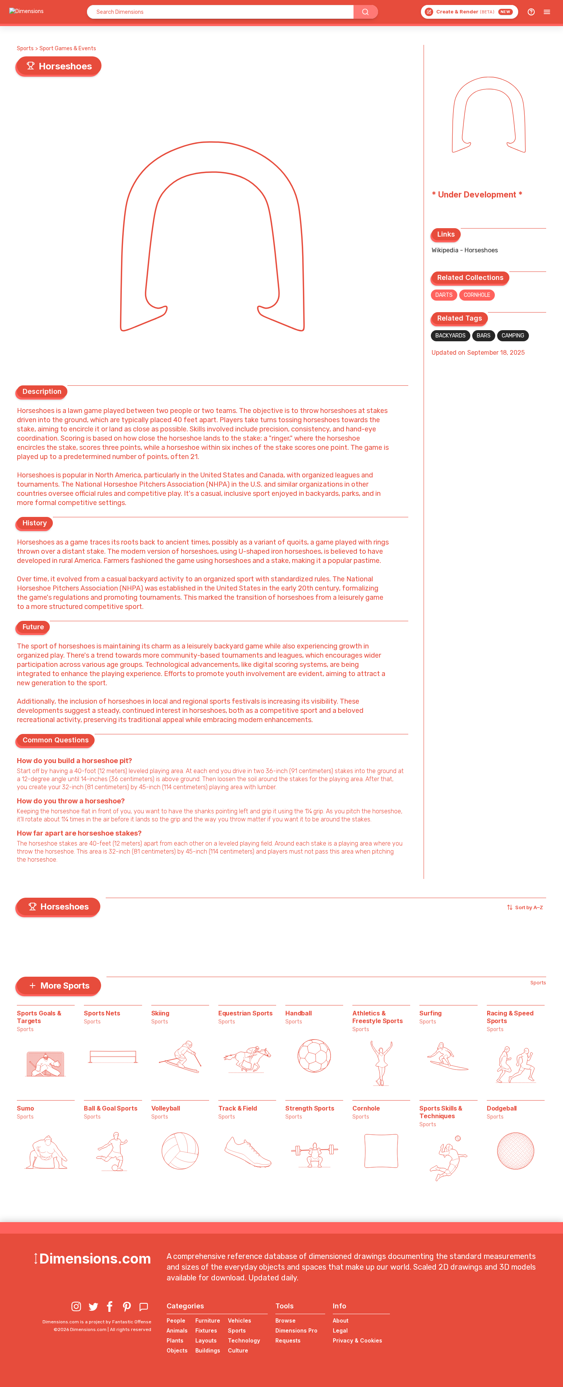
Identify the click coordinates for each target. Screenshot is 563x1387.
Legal (340, 1330)
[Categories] (547, 12)
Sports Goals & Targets (39, 1017)
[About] (531, 12)
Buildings (207, 1350)
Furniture (207, 1320)
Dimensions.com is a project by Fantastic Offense (97, 1321)
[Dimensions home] (26, 12)
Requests (288, 1340)
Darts (444, 295)
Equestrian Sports (245, 1013)
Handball (298, 1013)
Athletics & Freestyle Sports (377, 1017)
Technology (244, 1340)
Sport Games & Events (67, 48)
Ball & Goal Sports (110, 1108)
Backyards (450, 335)
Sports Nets (102, 1013)
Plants (175, 1340)
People (176, 1320)
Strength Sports (309, 1108)
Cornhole (477, 295)
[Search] (366, 12)
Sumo (25, 1108)
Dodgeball (502, 1108)
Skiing (160, 1013)
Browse (285, 1320)
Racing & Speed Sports (510, 1017)
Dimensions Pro (296, 1330)
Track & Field (237, 1108)
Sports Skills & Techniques (440, 1112)
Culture (238, 1350)
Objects (177, 1350)
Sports (25, 48)
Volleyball (165, 1108)
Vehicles (239, 1320)
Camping (513, 335)
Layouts (206, 1340)
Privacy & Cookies (357, 1340)
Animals (177, 1330)
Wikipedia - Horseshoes (465, 250)
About (341, 1320)
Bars (484, 335)
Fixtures (206, 1330)
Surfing (430, 1013)
